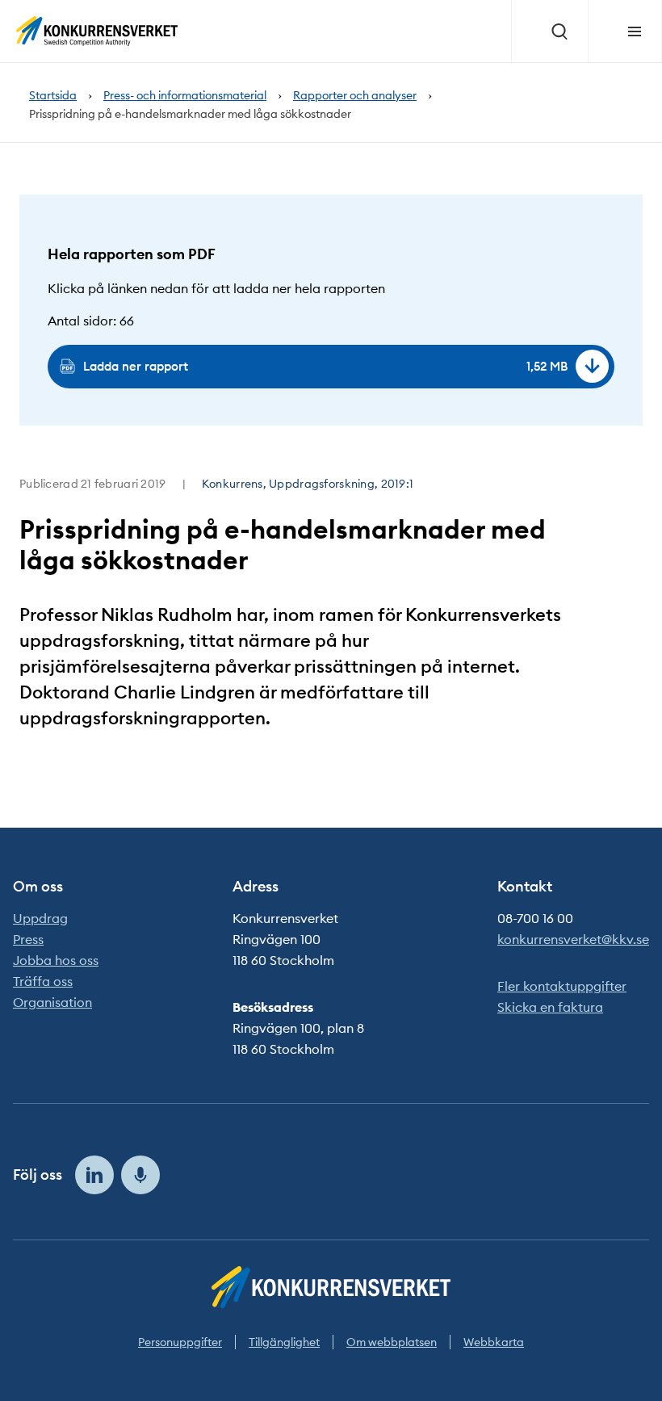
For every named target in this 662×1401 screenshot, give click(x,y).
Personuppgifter (180, 1342)
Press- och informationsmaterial (184, 96)
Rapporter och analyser (355, 96)
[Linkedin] (94, 1175)
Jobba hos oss (55, 960)
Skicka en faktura (550, 1007)
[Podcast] (140, 1175)
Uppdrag (40, 918)
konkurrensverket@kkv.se (573, 939)
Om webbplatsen (391, 1342)
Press (28, 939)
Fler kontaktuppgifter (561, 986)
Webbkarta (493, 1342)
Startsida (53, 96)
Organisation (52, 1002)
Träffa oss (43, 981)
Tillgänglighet (284, 1342)
